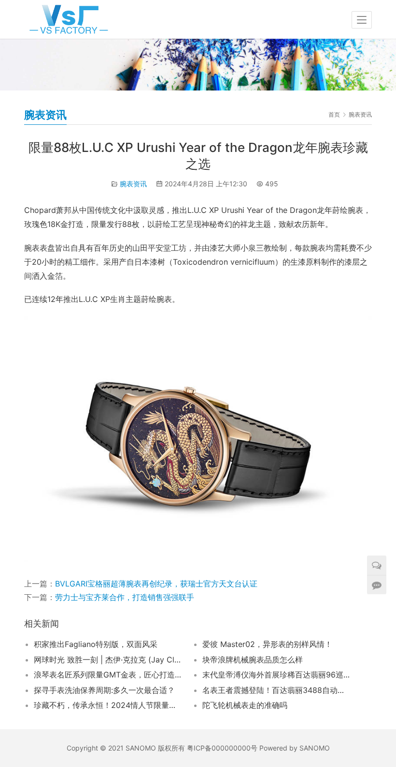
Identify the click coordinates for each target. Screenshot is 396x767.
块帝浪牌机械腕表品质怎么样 (252, 659)
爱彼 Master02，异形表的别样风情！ (267, 644)
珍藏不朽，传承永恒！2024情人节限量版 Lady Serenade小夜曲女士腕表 (108, 705)
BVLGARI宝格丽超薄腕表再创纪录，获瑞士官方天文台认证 (156, 583)
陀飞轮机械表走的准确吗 (244, 705)
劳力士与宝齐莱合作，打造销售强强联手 (124, 597)
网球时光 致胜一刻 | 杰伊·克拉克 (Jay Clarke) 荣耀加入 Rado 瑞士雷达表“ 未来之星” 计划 (108, 659)
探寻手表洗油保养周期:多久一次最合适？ (104, 690)
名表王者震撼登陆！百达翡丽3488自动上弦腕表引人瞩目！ (276, 690)
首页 (334, 114)
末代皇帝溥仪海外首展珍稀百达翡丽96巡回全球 (276, 674)
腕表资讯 (133, 184)
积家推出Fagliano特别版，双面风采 (95, 644)
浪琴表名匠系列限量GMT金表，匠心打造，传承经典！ (108, 674)
